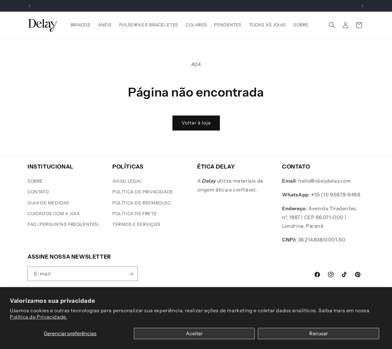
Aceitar (194, 333)
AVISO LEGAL (127, 181)
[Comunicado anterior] (29, 6)
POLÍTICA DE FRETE (134, 213)
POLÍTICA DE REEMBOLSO (141, 203)
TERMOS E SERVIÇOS (136, 224)
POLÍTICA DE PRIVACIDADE (142, 192)
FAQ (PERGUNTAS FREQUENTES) (64, 224)
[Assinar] (131, 274)
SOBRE (35, 181)
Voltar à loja (196, 123)
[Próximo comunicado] (362, 6)
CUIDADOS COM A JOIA (54, 213)
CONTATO (38, 192)
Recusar (318, 333)
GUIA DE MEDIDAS (48, 203)
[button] (332, 25)
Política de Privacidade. (38, 317)
